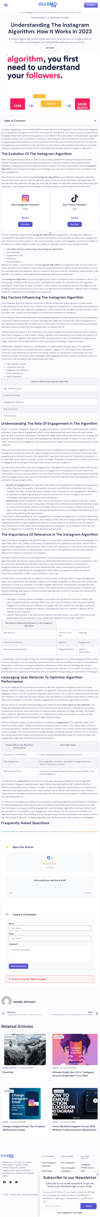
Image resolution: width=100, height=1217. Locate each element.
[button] (6, 5)
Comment (13, 944)
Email (12, 934)
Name (12, 924)
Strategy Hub (9, 1037)
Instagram (29, 12)
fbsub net (8, 1072)
